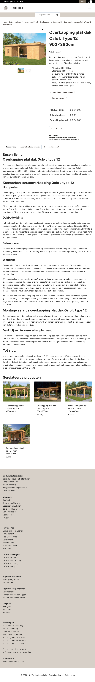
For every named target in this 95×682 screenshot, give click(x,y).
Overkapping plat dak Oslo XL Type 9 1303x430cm (77, 408)
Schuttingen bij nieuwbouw (14, 649)
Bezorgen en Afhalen (12, 506)
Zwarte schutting (10, 628)
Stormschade (8, 592)
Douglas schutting (11, 631)
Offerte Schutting (10, 563)
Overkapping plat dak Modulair (51, 22)
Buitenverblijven (15, 22)
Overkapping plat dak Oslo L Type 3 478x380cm (15, 451)
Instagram (7, 606)
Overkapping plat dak (30, 22)
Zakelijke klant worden (13, 509)
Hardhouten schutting (12, 634)
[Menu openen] (89, 8)
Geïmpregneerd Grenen (13, 531)
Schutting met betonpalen (14, 640)
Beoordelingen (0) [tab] (51, 147)
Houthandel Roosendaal (13, 661)
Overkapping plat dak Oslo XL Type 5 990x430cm (15, 408)
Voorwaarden (8, 515)
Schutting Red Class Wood (14, 643)
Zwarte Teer (8, 582)
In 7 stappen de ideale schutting (17, 652)
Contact (82, 1)
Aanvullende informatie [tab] (30, 147)
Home (5, 22)
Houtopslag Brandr (11, 579)
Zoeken (57, 15)
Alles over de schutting (13, 625)
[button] (43, 30)
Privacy (6, 518)
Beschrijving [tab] (11, 147)
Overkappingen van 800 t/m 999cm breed (65, 140)
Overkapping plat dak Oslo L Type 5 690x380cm (46, 408)
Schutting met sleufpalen (14, 637)
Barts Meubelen (9, 512)
